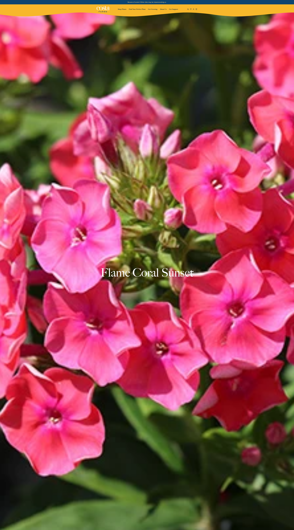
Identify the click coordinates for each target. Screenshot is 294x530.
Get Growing (152, 9)
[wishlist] (190, 9)
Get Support (173, 9)
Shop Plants (122, 9)
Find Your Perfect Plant (137, 9)
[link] (103, 9)
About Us (163, 9)
